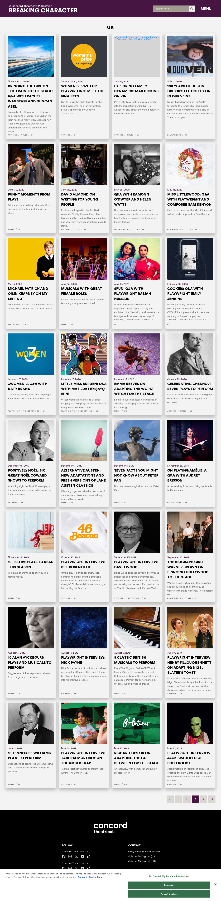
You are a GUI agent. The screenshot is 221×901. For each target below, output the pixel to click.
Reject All (169, 885)
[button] (206, 8)
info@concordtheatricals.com (144, 851)
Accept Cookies (169, 894)
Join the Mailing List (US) (141, 856)
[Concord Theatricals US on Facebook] (64, 856)
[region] (110, 885)
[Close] (215, 884)
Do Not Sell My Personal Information (169, 876)
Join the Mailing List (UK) (142, 861)
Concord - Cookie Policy (91, 877)
